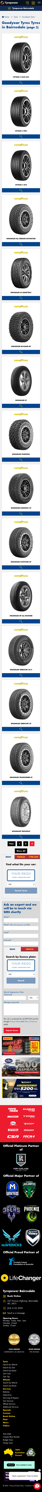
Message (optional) (11, 1002)
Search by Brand (9, 1370)
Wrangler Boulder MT (21, 346)
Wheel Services (9, 1404)
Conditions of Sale (31, 1486)
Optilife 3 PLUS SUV (21, 77)
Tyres (5, 1361)
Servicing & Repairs (11, 1398)
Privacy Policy (15, 1021)
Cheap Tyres (8, 1443)
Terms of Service (30, 1021)
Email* (6, 932)
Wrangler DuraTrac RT (21, 508)
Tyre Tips (6, 1376)
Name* (7, 917)
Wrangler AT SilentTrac (21, 293)
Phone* (17, 925)
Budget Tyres (8, 1440)
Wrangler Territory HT (21, 724)
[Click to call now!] (27, 3)
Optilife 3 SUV (21, 185)
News (6, 1422)
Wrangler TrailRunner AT (21, 777)
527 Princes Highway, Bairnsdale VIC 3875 (22, 1302)
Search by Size (9, 1367)
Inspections (7, 1395)
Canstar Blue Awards (11, 1437)
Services (7, 1389)
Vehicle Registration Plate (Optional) (14, 993)
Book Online (9, 1416)
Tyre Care (7, 1373)
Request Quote (12, 1030)
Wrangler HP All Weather (21, 616)
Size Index (7, 1434)
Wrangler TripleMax (21, 831)
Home (6, 17)
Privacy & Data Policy (17, 1486)
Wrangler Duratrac (21, 454)
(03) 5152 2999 (15, 1308)
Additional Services (10, 1407)
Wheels (6, 1379)
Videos (6, 1425)
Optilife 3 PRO (21, 131)
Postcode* (8, 940)
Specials (7, 1410)
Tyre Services (8, 1401)
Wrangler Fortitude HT (21, 562)
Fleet (5, 1419)
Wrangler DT (21, 400)
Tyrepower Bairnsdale (23, 8)
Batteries (6, 1392)
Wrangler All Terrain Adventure (21, 239)
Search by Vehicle (10, 1364)
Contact (6, 1413)
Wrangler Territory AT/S (21, 670)
